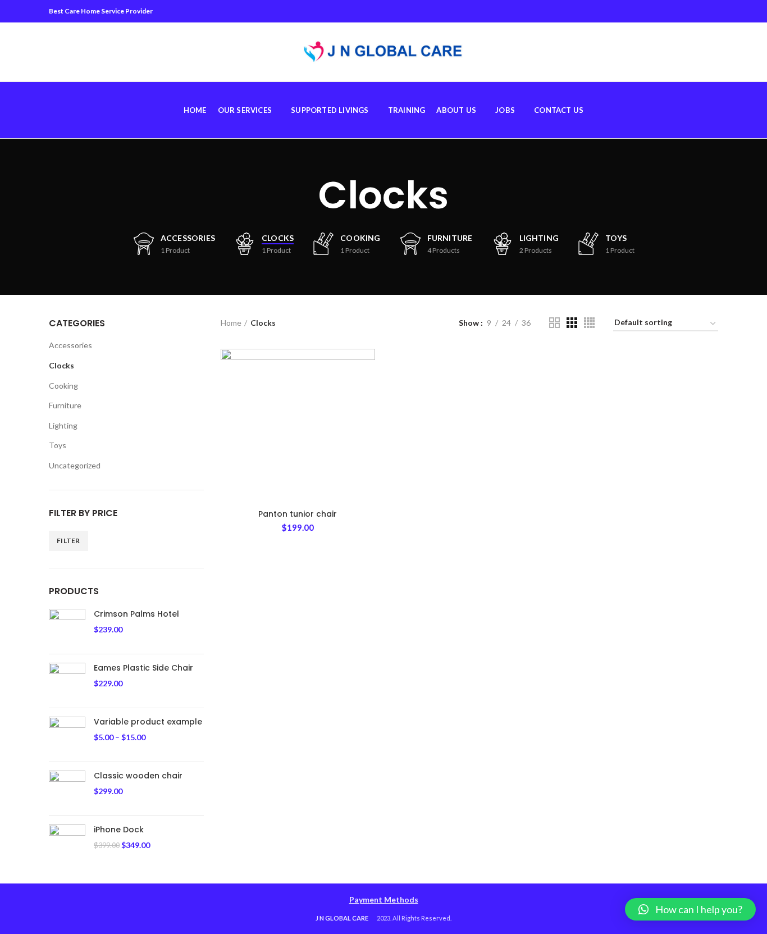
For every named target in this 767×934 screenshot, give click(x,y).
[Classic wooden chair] (67, 789)
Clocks (61, 365)
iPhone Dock (119, 829)
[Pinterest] (683, 11)
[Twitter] (669, 11)
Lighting (63, 425)
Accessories (70, 345)
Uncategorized (75, 465)
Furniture (65, 405)
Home (231, 322)
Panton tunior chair (297, 514)
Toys (57, 445)
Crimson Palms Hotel (136, 614)
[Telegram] (711, 11)
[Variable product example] (67, 735)
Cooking (63, 385)
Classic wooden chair (138, 776)
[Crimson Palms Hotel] (67, 627)
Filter (68, 540)
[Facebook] (655, 11)
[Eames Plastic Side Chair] (67, 681)
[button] (690, 909)
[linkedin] (697, 11)
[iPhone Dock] (67, 842)
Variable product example (148, 722)
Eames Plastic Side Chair (143, 668)
